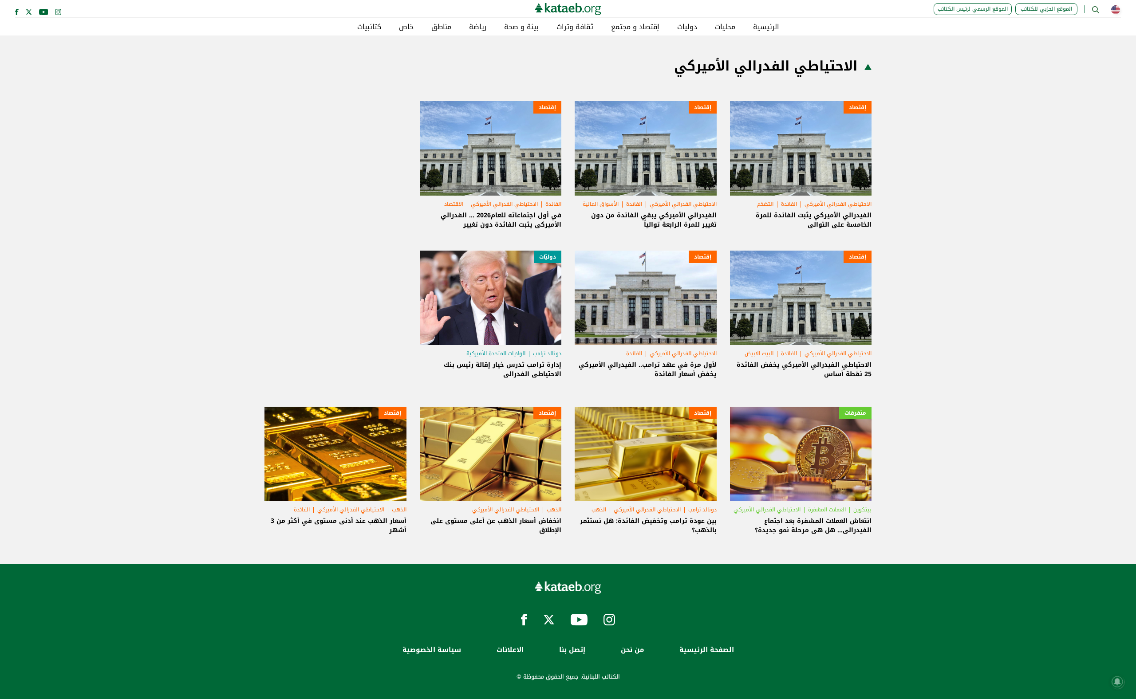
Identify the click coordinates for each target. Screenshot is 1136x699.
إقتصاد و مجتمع (635, 27)
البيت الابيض (759, 353)
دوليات (687, 27)
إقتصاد (857, 107)
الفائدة (789, 204)
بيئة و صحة (521, 27)
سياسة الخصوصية (431, 650)
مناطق (441, 27)
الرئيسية (766, 27)
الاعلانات (510, 650)
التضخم (765, 204)
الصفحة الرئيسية (706, 650)
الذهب (599, 509)
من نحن (632, 650)
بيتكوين (862, 509)
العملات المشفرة (827, 509)
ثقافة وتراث (574, 27)
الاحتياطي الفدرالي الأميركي (838, 204)
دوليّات (547, 257)
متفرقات (855, 413)
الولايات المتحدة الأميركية (495, 353)
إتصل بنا (572, 650)
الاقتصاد (453, 204)
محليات (725, 27)
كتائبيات (369, 27)
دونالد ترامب (547, 353)
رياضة (477, 27)
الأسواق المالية (601, 204)
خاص (406, 27)
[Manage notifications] (1117, 682)
